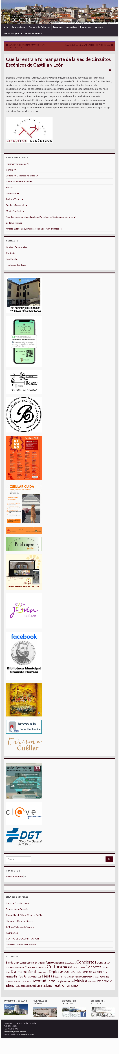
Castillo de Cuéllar (35, 962)
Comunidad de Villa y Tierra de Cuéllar (24, 915)
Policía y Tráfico (14, 199)
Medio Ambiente (14, 211)
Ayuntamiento (18, 27)
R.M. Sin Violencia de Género (20, 927)
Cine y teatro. (70, 963)
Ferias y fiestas (32, 976)
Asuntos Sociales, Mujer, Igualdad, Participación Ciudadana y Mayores (39, 217)
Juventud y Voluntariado (18, 181)
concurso (103, 962)
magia (59, 981)
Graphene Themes (26, 1034)
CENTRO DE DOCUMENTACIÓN (22, 938)
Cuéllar (76, 967)
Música (80, 980)
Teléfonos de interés (16, 265)
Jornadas (104, 976)
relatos (17, 986)
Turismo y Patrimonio (16, 163)
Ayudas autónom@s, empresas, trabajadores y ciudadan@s (34, 228)
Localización (12, 259)
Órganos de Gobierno (39, 27)
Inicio (5, 27)
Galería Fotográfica (12, 33)
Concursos (32, 967)
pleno (10, 985)
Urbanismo (11, 193)
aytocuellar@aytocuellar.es (15, 1031)
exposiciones (70, 971)
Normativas (71, 27)
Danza (82, 967)
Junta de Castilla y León (17, 903)
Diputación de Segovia (17, 909)
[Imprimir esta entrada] (110, 70)
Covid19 (43, 968)
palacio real (92, 981)
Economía (57, 27)
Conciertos (86, 961)
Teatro (58, 985)
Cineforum (58, 962)
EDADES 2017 (42, 972)
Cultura (10, 169)
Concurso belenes (15, 967)
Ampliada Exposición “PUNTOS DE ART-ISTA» (87, 45)
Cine (49, 962)
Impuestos (85, 27)
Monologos (69, 981)
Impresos (98, 27)
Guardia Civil (12, 932)
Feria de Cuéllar (92, 971)
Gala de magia (74, 976)
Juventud (38, 980)
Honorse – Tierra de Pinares (19, 921)
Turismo (71, 985)
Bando (9, 962)
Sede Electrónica (33, 33)
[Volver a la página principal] (59, 12)
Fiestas (9, 187)
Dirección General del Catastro (21, 944)
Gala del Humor (60, 977)
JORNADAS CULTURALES (17, 981)
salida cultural (28, 985)
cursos (67, 967)
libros (51, 981)
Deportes (93, 967)
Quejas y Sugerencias (16, 247)
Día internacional (23, 972)
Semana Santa (44, 985)
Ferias (18, 976)
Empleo (54, 971)
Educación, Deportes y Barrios (20, 175)
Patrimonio (104, 981)
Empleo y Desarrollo (16, 205)
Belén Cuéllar (20, 963)
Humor (96, 977)
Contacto (10, 253)
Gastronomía (87, 976)
